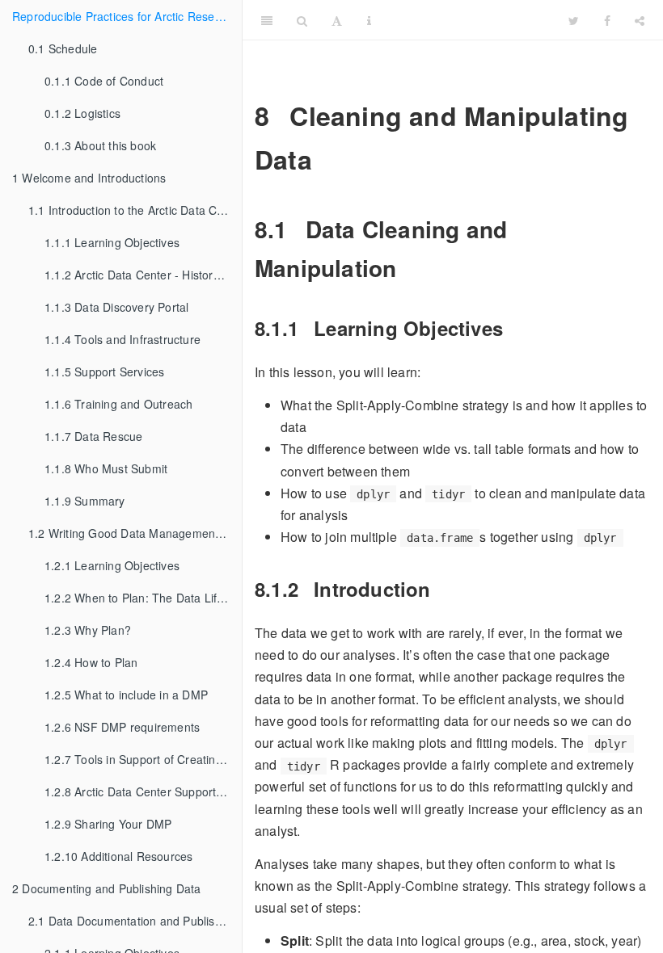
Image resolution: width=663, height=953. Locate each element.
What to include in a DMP (126, 694)
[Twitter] (573, 20)
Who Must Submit (105, 468)
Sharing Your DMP (107, 824)
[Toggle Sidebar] (267, 20)
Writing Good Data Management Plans (135, 533)
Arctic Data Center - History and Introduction (143, 275)
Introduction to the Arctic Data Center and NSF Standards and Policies (135, 210)
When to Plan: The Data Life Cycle (143, 598)
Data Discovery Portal (116, 307)
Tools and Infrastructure (122, 339)
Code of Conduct (103, 81)
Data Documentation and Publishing (132, 921)
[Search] (302, 20)
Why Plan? (87, 630)
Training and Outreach (118, 404)
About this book (100, 145)
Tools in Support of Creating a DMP (143, 759)
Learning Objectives (111, 242)
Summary (84, 501)
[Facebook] (607, 20)
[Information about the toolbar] (369, 20)
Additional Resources (118, 856)
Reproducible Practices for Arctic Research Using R (127, 16)
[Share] (640, 20)
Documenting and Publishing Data (106, 888)
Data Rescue (93, 436)
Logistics (82, 113)
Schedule (62, 48)
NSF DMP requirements (122, 727)
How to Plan (90, 662)
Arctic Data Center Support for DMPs (143, 791)
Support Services (104, 371)
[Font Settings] (336, 20)
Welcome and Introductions (89, 178)
